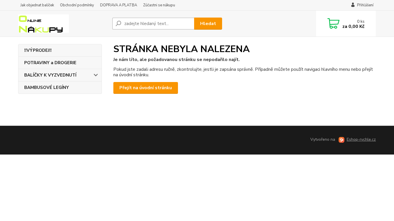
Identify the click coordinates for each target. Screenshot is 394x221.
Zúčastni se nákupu (159, 5)
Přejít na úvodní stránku (145, 88)
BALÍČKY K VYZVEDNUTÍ (50, 75)
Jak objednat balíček (37, 5)
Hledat (208, 23)
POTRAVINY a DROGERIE (50, 63)
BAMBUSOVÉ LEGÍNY (46, 87)
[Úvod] (63, 23)
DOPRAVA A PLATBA (118, 5)
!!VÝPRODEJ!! (38, 50)
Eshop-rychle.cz (361, 139)
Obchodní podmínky (77, 5)
